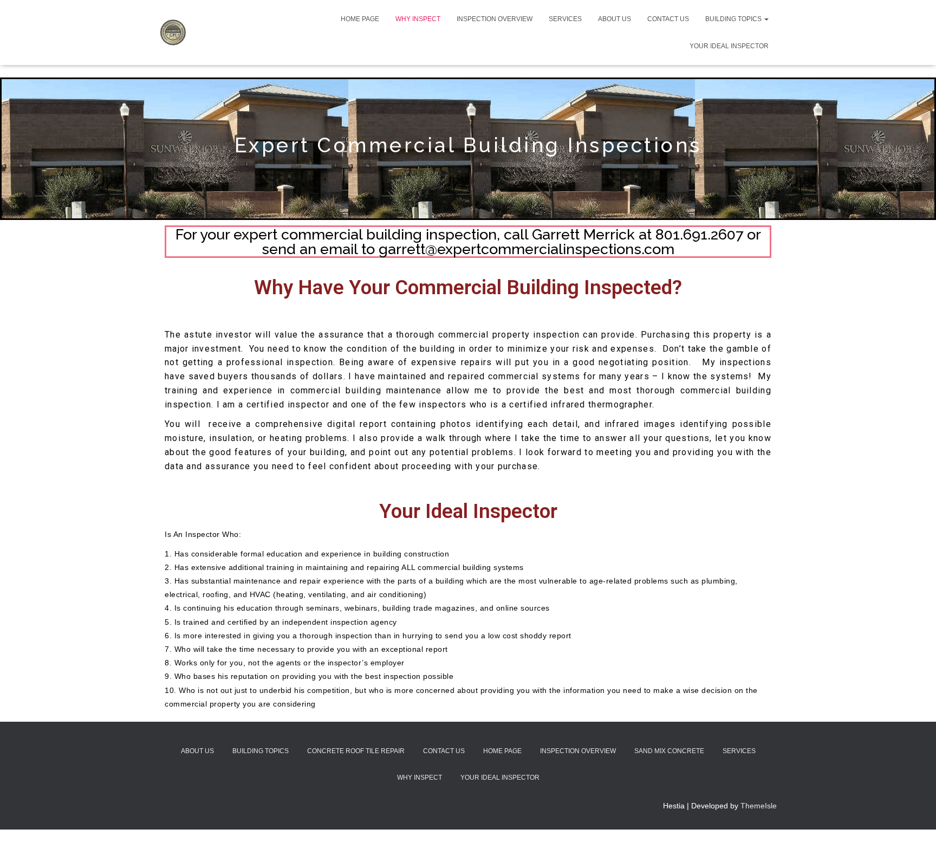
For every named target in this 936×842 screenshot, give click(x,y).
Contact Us (668, 19)
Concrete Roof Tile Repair (356, 751)
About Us (614, 19)
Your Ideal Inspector (729, 46)
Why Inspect (417, 19)
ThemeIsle (758, 805)
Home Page (360, 19)
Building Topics (734, 19)
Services (565, 19)
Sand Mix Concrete (669, 751)
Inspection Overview (494, 19)
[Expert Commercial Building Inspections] (172, 32)
